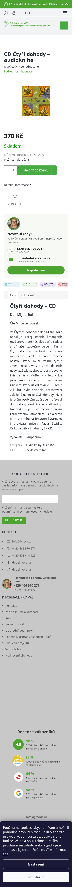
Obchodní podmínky (19, 630)
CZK (27, 13)
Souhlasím (36, 877)
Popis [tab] (13, 295)
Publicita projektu (17, 643)
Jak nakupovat (14, 624)
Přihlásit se (14, 520)
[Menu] (65, 13)
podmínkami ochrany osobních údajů (27, 511)
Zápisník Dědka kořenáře (22, 612)
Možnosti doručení (16, 159)
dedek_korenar (22, 562)
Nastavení (36, 864)
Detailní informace (16, 185)
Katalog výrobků (36, 817)
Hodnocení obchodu (18, 655)
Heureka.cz (35, 765)
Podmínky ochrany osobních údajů (28, 637)
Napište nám (36, 270)
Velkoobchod (13, 649)
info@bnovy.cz (22, 541)
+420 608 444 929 (23, 555)
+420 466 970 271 (23, 548)
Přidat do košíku (36, 170)
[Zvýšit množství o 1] (18, 168)
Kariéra (10, 618)
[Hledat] (6, 13)
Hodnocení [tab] (26, 295)
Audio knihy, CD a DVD (41, 445)
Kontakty (11, 606)
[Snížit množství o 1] (18, 172)
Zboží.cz (34, 781)
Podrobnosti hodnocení (19, 71)
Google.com (36, 797)
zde (5, 854)
